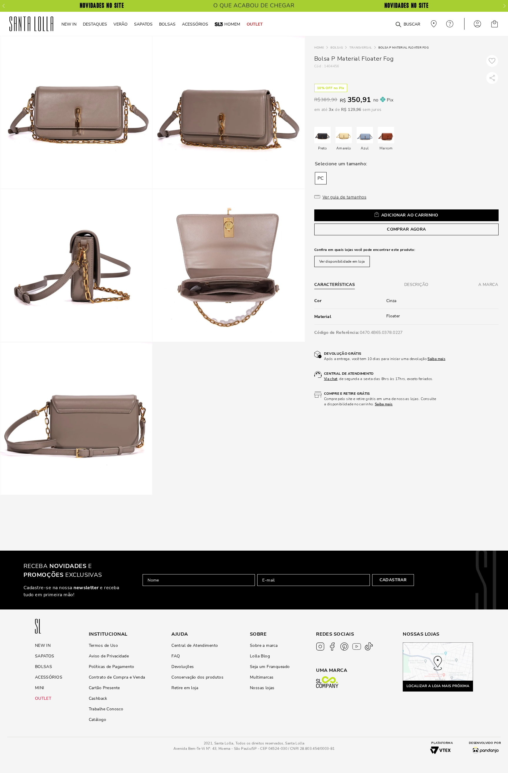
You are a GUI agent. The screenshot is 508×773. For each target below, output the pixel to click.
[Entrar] (477, 24)
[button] (321, 178)
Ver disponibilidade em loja (342, 261)
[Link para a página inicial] (319, 48)
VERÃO (120, 24)
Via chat (330, 378)
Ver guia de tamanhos (344, 196)
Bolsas (336, 48)
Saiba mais (436, 358)
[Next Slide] (504, 6)
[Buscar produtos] (398, 25)
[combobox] (384, 24)
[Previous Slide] (3, 6)
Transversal (360, 48)
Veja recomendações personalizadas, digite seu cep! (433, 23)
